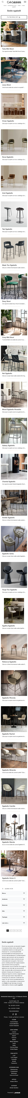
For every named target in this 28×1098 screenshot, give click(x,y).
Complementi (14, 1071)
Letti (14, 1055)
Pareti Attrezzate (14, 1033)
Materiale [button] (4, 905)
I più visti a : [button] (5, 923)
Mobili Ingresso (14, 1041)
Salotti (14, 1035)
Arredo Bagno (14, 1049)
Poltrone (14, 1037)
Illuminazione (14, 1069)
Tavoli (14, 1043)
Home (5, 5)
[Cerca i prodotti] (3, 2)
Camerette (14, 1063)
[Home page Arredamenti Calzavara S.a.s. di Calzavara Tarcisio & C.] (14, 2)
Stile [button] (3, 911)
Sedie (19, 5)
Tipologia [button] (4, 917)
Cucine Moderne (14, 1023)
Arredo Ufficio (14, 1081)
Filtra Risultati (13, 17)
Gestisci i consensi (19, 1017)
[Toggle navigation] (25, 2)
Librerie (14, 1032)
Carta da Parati (14, 1075)
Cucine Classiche (14, 1025)
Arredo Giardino (14, 1087)
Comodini (14, 1059)
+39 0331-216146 (14, 1005)
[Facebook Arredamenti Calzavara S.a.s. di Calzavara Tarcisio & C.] (12, 1014)
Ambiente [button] (4, 899)
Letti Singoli (14, 1057)
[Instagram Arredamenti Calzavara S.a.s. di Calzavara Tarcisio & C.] (15, 1014)
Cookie (10, 1017)
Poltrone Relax (14, 1047)
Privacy (6, 1017)
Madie (14, 1039)
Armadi (14, 1061)
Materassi (14, 1073)
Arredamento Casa (12, 5)
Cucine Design (14, 1021)
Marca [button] (4, 893)
